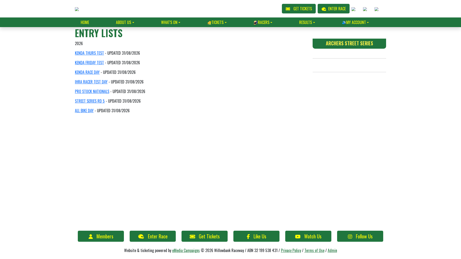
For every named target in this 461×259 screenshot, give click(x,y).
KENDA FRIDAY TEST (89, 62)
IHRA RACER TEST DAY (91, 82)
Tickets (218, 22)
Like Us (260, 236)
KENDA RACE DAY (87, 72)
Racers (263, 22)
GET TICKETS (302, 9)
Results (305, 22)
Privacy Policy (291, 250)
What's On (169, 22)
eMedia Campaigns (186, 250)
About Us (123, 22)
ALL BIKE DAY (84, 110)
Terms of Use (314, 250)
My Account (356, 22)
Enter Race (158, 236)
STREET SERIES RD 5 (90, 101)
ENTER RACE (337, 9)
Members (105, 236)
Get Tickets (209, 236)
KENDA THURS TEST (89, 53)
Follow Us (364, 236)
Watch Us (312, 236)
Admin (332, 250)
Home (85, 22)
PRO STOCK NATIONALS (92, 91)
